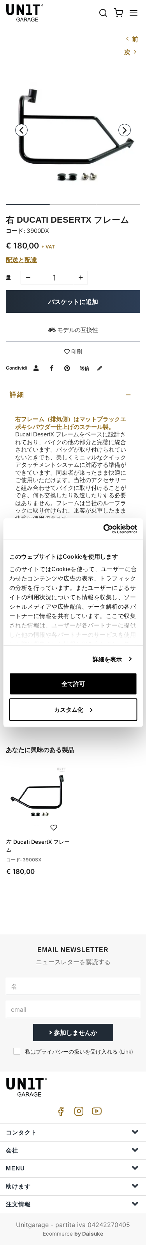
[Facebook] (59, 1113)
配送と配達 (21, 260)
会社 (12, 1150)
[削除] (81, 277)
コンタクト (21, 1132)
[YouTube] (95, 1113)
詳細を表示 (107, 659)
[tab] (73, 395)
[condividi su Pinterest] (67, 368)
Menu (15, 1168)
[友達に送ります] (36, 368)
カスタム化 (68, 709)
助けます (18, 1186)
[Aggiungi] (28, 277)
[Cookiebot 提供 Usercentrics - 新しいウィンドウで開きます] (104, 529)
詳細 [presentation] (17, 394)
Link (126, 1052)
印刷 (76, 351)
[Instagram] (77, 1113)
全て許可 (73, 684)
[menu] (133, 13)
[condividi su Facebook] (51, 368)
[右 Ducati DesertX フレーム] (73, 135)
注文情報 (18, 1204)
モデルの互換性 (77, 330)
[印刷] (53, 826)
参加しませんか (74, 1032)
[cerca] (103, 13)
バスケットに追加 (73, 301)
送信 (85, 368)
